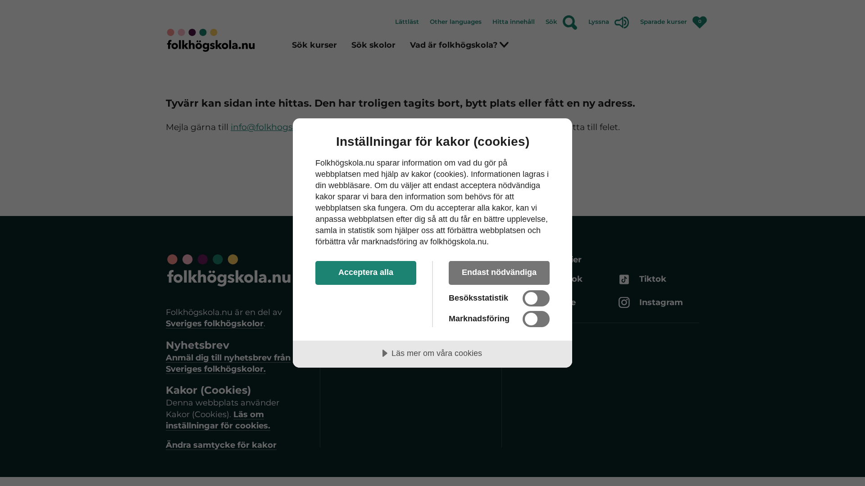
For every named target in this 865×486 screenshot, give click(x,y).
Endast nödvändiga (499, 272)
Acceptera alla (365, 272)
